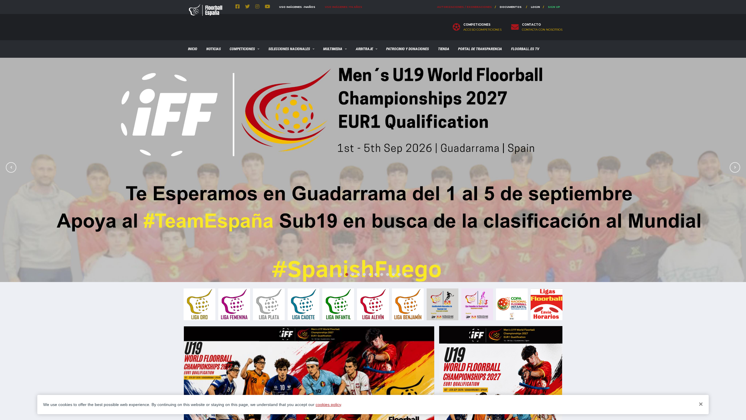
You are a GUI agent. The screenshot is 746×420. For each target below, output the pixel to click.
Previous (11, 167)
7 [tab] (375, 274)
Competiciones (242, 49)
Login (535, 6)
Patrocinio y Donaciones (407, 49)
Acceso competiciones (482, 30)
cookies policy (328, 404)
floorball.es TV (525, 49)
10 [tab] (393, 274)
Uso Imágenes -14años (297, 6)
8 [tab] (381, 274)
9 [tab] (387, 274)
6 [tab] (370, 274)
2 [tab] (346, 274)
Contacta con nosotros (542, 30)
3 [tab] (352, 274)
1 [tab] (340, 274)
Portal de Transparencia (480, 49)
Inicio (192, 49)
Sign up (554, 6)
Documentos (511, 6)
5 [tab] (364, 274)
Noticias (213, 49)
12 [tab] (405, 274)
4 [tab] (358, 274)
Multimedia (332, 49)
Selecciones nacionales (289, 49)
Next (735, 167)
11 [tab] (399, 274)
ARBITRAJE (364, 49)
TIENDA (443, 49)
